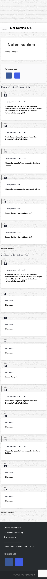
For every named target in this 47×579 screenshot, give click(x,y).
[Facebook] (9, 76)
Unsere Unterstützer (12, 527)
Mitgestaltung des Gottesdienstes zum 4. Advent (22, 189)
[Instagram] (17, 76)
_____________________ (13, 542)
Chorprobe (9, 305)
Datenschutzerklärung (13, 532)
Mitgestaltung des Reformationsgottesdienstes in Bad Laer (22, 164)
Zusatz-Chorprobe (11, 377)
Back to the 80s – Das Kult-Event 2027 (18, 213)
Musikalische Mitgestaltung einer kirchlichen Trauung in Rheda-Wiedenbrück (21, 138)
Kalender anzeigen (7, 248)
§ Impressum (10, 537)
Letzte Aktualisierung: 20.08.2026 (19, 546)
